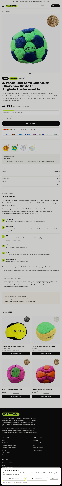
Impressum (25, 482)
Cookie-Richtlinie (18, 482)
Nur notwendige (37, 478)
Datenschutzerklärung (8, 482)
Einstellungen (54, 478)
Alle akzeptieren (14, 478)
